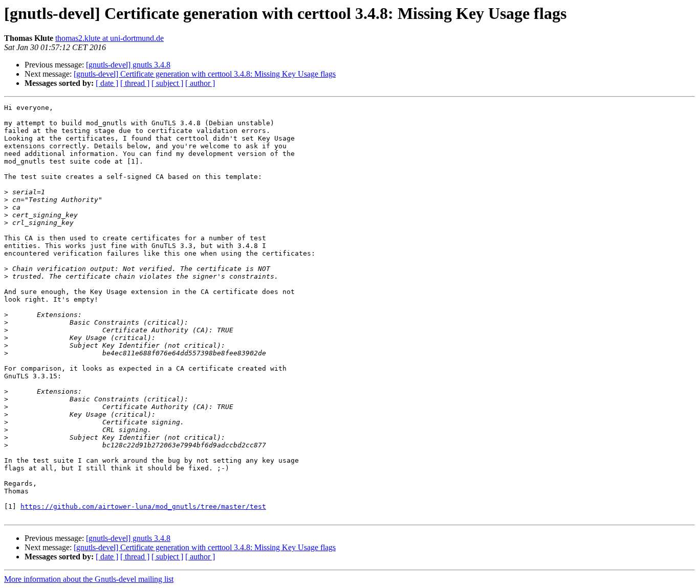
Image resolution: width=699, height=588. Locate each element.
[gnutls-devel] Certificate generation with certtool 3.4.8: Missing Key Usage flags (205, 74)
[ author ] (200, 83)
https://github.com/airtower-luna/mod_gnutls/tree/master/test (143, 506)
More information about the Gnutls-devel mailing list (88, 579)
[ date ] (107, 83)
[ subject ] (167, 83)
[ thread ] (134, 83)
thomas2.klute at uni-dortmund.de (109, 38)
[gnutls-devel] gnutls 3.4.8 (128, 64)
